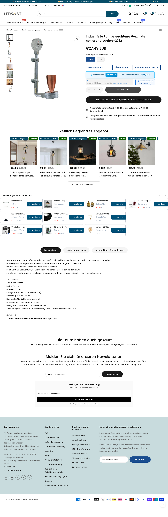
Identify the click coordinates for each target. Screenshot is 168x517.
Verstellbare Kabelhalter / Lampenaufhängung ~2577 (18, 227)
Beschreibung (50, 250)
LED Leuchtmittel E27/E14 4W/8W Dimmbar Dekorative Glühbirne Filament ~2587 (103, 214)
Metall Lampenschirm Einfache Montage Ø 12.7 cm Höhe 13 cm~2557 (145, 201)
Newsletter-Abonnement (56, 485)
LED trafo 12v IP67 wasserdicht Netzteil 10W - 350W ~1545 (61, 227)
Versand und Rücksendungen (110, 250)
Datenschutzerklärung (55, 446)
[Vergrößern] (77, 39)
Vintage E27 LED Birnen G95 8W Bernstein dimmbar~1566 (103, 227)
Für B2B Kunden (122, 67)
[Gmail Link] (63, 5)
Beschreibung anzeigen (145, 67)
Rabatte (49, 481)
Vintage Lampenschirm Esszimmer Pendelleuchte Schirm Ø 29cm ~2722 (61, 201)
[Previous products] (160, 195)
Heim (9, 30)
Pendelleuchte (78, 435)
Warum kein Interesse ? (98, 67)
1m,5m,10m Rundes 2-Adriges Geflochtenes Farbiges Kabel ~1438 (61, 214)
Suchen (112, 13)
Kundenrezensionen (76, 250)
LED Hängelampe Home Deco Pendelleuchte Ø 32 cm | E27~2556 (18, 214)
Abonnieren (112, 374)
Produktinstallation (53, 460)
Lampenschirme (79, 467)
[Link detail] (6, 477)
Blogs (47, 455)
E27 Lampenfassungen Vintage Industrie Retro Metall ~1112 (103, 201)
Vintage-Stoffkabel (81, 458)
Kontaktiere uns (52, 437)
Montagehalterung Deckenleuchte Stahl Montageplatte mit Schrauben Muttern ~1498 (18, 201)
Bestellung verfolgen (84, 399)
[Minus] (89, 89)
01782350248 (9, 466)
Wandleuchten (79, 440)
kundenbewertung (53, 464)
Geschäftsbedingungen (56, 476)
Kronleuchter (78, 462)
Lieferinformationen (54, 442)
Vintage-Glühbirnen (81, 444)
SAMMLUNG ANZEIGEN (82, 184)
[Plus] (99, 89)
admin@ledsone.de (13, 470)
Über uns (49, 451)
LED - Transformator (81, 449)
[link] (36, 22)
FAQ (46, 433)
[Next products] (165, 195)
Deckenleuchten (79, 453)
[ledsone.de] (13, 14)
